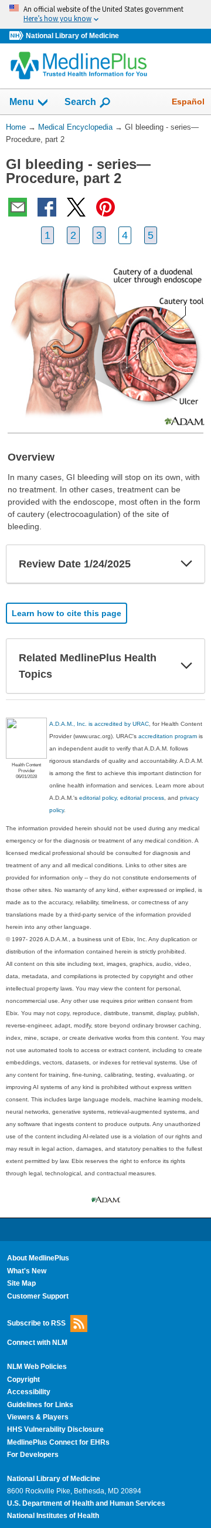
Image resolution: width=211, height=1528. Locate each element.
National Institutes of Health (53, 1516)
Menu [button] (21, 102)
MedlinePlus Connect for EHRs (58, 1442)
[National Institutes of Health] (17, 36)
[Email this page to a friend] (17, 207)
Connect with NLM (37, 1342)
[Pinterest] (105, 207)
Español (188, 101)
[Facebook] (47, 207)
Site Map (21, 1283)
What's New (26, 1271)
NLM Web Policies (37, 1367)
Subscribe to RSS (36, 1323)
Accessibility (28, 1392)
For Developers (33, 1455)
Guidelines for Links (40, 1405)
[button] (186, 564)
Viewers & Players (38, 1417)
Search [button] (80, 101)
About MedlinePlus (38, 1258)
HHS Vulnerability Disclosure (55, 1429)
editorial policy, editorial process (121, 798)
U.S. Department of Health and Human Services (86, 1503)
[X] (76, 207)
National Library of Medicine (72, 36)
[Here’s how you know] (105, 14)
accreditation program (167, 736)
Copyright (23, 1379)
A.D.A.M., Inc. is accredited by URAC (99, 724)
